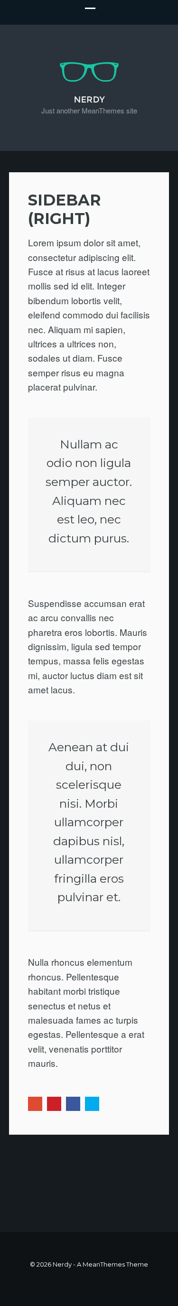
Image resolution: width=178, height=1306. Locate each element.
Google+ (35, 1104)
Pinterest (54, 1104)
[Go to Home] (89, 97)
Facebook (73, 1104)
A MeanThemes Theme (112, 1264)
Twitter (92, 1104)
